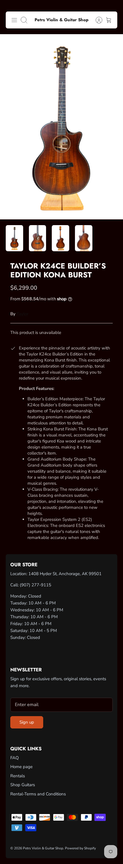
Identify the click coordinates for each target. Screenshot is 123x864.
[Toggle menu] (14, 20)
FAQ (14, 758)
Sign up (26, 722)
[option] (61, 126)
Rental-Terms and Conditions (38, 794)
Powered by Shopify (80, 848)
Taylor (22, 314)
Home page (21, 767)
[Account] (96, 20)
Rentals (17, 776)
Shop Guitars (22, 785)
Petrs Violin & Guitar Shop (43, 848)
